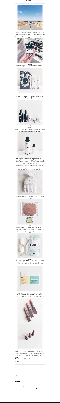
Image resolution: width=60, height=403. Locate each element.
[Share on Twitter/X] (18, 357)
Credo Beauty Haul (18, 358)
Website (16, 375)
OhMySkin (30, 1)
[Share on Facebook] (17, 357)
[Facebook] (56, 1)
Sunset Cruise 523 (26, 353)
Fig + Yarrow (24, 66)
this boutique (38, 66)
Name (16, 370)
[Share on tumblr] (19, 357)
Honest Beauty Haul (43, 359)
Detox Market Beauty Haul (23, 358)
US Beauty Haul (28, 358)
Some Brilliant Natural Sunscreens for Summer (20, 359)
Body (31, 3)
